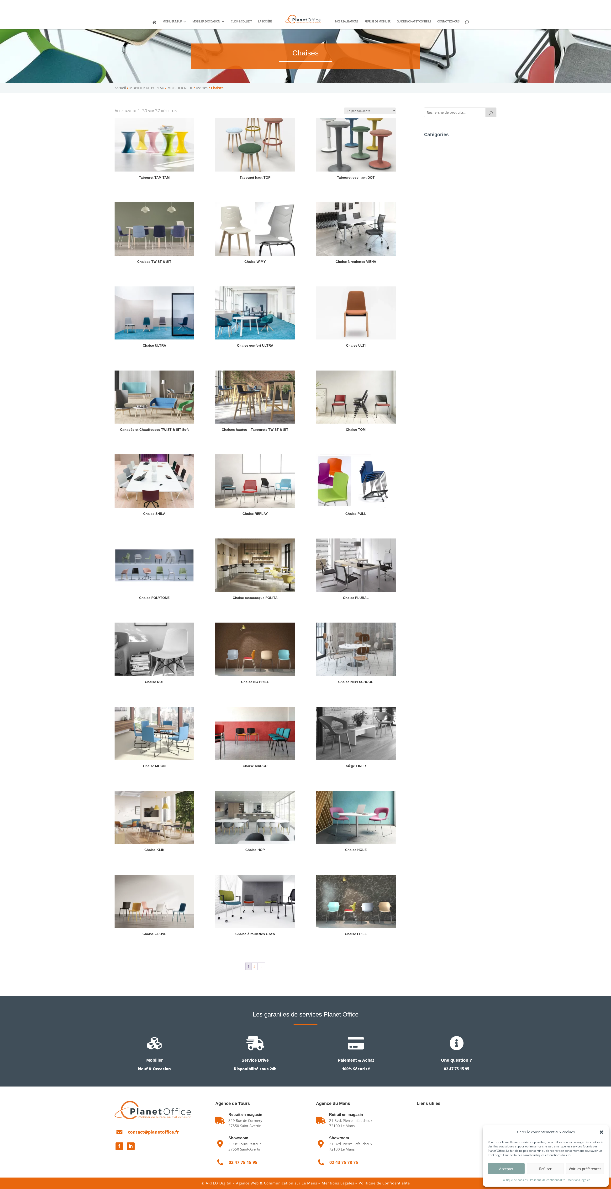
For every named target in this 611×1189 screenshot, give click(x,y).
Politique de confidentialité (547, 1180)
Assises (202, 88)
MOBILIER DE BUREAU (146, 88)
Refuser (545, 1168)
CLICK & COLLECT (241, 21)
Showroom (238, 1138)
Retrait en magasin (346, 1115)
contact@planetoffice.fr (153, 1132)
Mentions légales (579, 1180)
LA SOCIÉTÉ (265, 21)
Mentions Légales (338, 1183)
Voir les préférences (585, 1168)
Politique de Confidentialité (384, 1183)
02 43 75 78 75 (163, 4)
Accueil (120, 88)
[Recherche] (490, 112)
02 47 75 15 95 (132, 4)
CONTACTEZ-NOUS (448, 21)
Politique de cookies (514, 1180)
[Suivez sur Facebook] (119, 1146)
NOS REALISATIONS (346, 21)
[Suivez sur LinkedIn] (131, 1146)
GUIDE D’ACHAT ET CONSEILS (414, 21)
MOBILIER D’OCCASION (206, 21)
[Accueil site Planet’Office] (154, 24)
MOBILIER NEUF (172, 21)
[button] (601, 1132)
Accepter (506, 1168)
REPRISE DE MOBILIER (377, 21)
